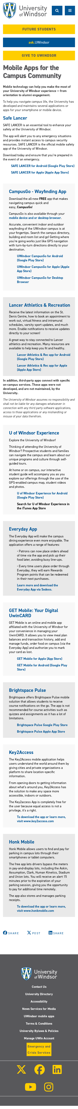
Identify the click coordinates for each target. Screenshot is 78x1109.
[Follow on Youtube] (30, 1090)
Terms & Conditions (39, 1023)
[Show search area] (57, 10)
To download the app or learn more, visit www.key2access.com (41, 819)
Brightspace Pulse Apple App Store (41, 731)
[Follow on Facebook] (39, 1072)
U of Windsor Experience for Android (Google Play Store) (42, 495)
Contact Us (39, 987)
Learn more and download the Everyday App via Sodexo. (37, 587)
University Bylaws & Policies (39, 1031)
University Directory (39, 994)
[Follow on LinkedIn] (57, 1072)
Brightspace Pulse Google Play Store (42, 725)
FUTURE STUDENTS (39, 29)
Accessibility (39, 1001)
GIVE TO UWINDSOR (39, 55)
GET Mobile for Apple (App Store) (39, 659)
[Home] (25, 10)
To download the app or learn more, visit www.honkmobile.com (41, 908)
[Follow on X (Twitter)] (21, 1072)
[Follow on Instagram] (49, 1090)
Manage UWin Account (39, 1038)
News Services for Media (39, 1009)
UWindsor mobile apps (39, 1016)
